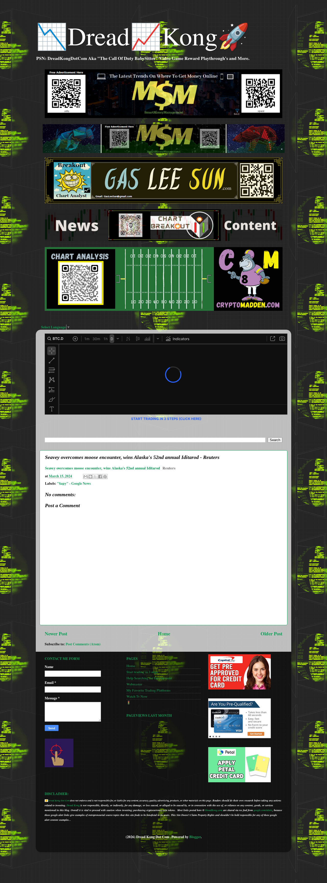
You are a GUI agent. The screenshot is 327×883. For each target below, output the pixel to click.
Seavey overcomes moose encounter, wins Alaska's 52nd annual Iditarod (102, 468)
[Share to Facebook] (100, 476)
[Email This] (85, 476)
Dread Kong (73, 805)
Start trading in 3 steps (142, 672)
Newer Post (56, 633)
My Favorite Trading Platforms (148, 690)
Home (164, 633)
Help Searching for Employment (149, 678)
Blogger (195, 836)
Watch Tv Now (136, 696)
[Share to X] (95, 476)
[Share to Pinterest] (105, 476)
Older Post (271, 633)
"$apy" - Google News (74, 483)
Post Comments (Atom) (83, 644)
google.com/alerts (263, 810)
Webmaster (134, 684)
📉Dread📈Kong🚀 (143, 35)
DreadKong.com (214, 810)
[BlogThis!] (90, 476)
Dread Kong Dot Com (59, 800)
